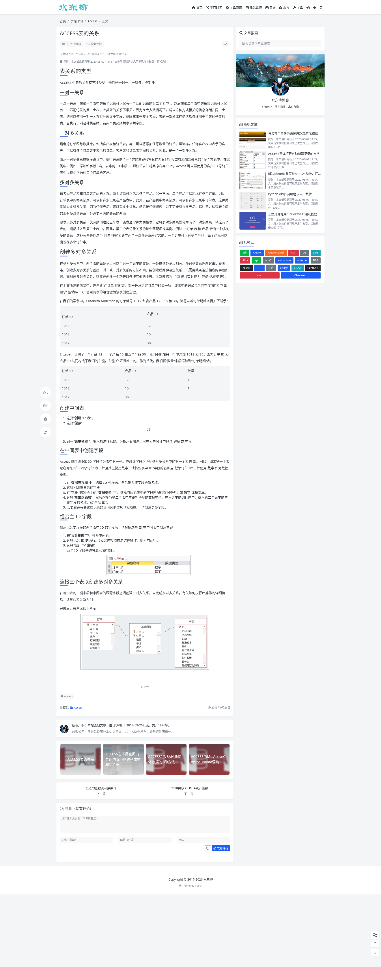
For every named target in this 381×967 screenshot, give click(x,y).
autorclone (284, 260)
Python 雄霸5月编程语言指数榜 (290, 194)
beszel (246, 268)
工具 (299, 8)
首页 (198, 8)
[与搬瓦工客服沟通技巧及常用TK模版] (252, 140)
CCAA (297, 268)
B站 (271, 268)
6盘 (245, 253)
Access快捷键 (276, 253)
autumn (302, 260)
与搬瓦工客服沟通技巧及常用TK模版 (293, 133)
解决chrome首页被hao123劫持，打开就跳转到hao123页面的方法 (314, 174)
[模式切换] (314, 7)
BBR (315, 260)
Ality (245, 260)
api (256, 260)
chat (259, 275)
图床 (272, 8)
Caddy (284, 268)
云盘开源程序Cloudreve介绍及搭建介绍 (295, 214)
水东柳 (118, 725)
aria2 (268, 260)
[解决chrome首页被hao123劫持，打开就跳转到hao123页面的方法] (252, 180)
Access (92, 21)
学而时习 (215, 8)
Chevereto (300, 275)
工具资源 (235, 8)
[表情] (208, 848)
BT (259, 268)
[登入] (308, 7)
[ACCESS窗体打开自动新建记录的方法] (252, 160)
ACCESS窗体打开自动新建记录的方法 (293, 154)
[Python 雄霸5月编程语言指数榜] (252, 200)
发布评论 (222, 848)
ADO (293, 253)
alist (315, 253)
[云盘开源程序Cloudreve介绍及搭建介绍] (252, 221)
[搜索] (321, 7)
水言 (285, 8)
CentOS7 (312, 268)
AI (304, 253)
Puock (198, 886)
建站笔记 (255, 8)
